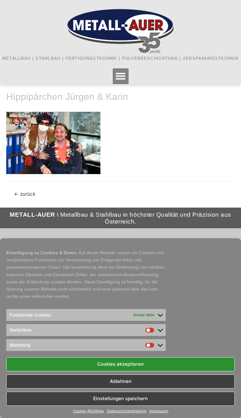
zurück (24, 194)
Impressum (158, 411)
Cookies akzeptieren (120, 364)
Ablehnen (120, 381)
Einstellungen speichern (120, 398)
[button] (120, 76)
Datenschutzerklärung (126, 411)
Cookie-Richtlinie (88, 411)
